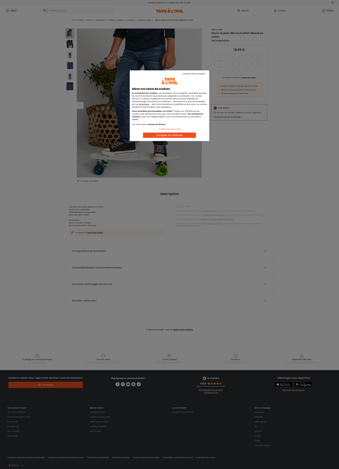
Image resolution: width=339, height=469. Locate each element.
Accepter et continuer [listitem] (169, 135)
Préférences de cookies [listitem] (170, 129)
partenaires (144, 104)
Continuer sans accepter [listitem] (193, 73)
